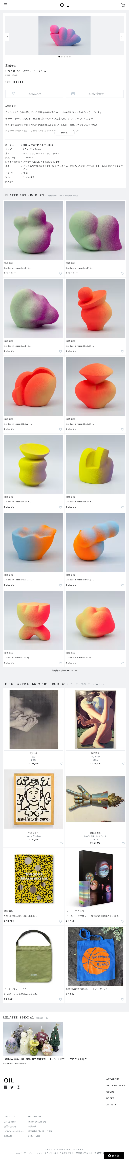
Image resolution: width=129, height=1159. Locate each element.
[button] (122, 37)
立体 (25, 173)
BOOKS (110, 1098)
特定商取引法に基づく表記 (40, 1131)
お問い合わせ (10, 1126)
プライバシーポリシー (14, 1131)
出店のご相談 (34, 1136)
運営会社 (8, 1136)
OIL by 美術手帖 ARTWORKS (38, 145)
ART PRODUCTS (115, 1085)
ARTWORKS (113, 1079)
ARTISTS (111, 1104)
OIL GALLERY (34, 1116)
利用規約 (32, 1126)
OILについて (9, 1116)
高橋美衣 (11, 65)
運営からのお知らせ (37, 1121)
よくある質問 (10, 1121)
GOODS (110, 1092)
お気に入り (35, 93)
